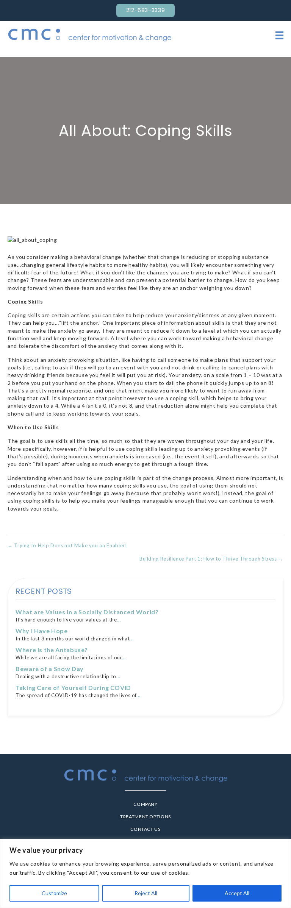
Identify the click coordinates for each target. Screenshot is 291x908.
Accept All (237, 893)
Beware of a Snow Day (50, 668)
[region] (145, 873)
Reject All (146, 893)
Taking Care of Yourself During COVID (73, 687)
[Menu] (279, 35)
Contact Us (145, 829)
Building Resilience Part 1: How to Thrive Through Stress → (211, 559)
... (119, 620)
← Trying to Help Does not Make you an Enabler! (67, 545)
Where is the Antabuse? (52, 649)
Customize (54, 893)
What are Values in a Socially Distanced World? (87, 611)
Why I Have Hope (42, 630)
